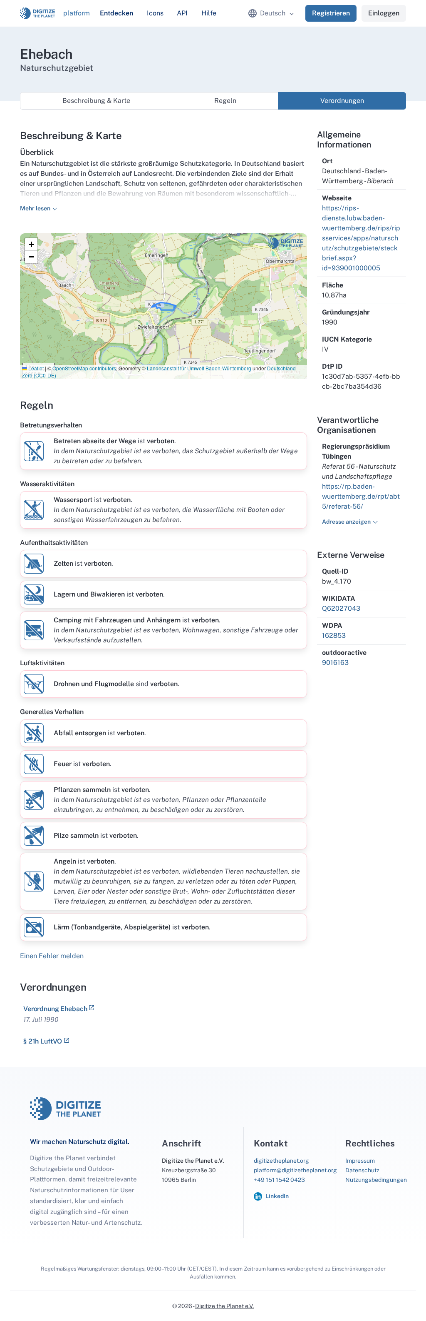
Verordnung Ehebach (55, 1009)
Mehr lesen (35, 208)
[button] (31, 244)
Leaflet (35, 368)
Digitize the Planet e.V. (224, 1306)
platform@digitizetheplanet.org (295, 1170)
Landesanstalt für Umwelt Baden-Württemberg (199, 368)
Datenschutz (362, 1170)
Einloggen (383, 13)
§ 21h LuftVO (42, 1041)
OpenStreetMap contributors (84, 368)
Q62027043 (341, 608)
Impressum (360, 1160)
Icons (155, 13)
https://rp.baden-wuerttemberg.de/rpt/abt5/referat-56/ (361, 496)
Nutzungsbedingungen (376, 1179)
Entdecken (116, 13)
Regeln (225, 101)
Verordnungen (342, 101)
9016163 (335, 663)
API (182, 13)
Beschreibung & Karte (96, 101)
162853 (334, 635)
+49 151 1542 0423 (279, 1179)
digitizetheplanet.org (281, 1160)
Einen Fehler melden (52, 956)
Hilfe (208, 13)
